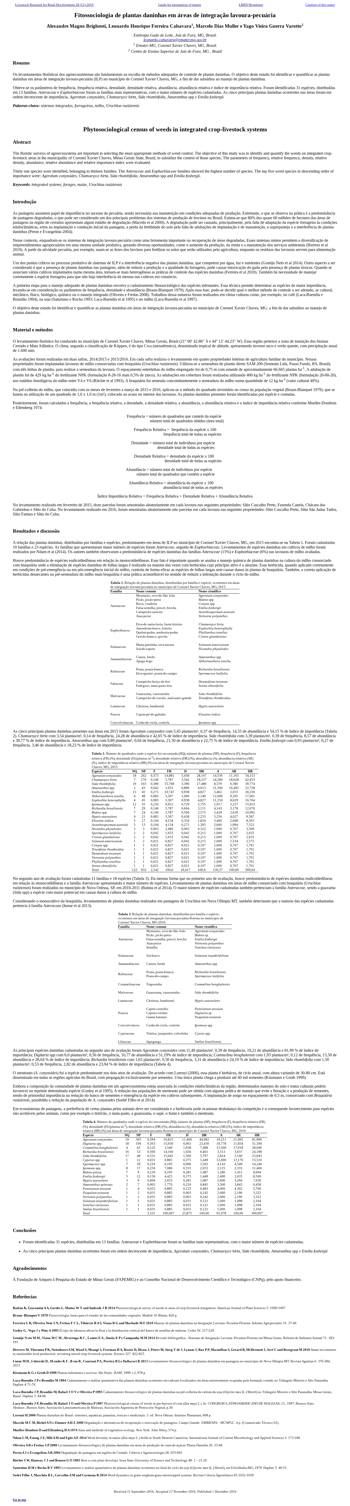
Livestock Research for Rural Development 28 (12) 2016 (54, 5)
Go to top (19, 1500)
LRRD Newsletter (251, 5)
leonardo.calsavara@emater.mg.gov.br (175, 40)
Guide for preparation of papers (179, 5)
